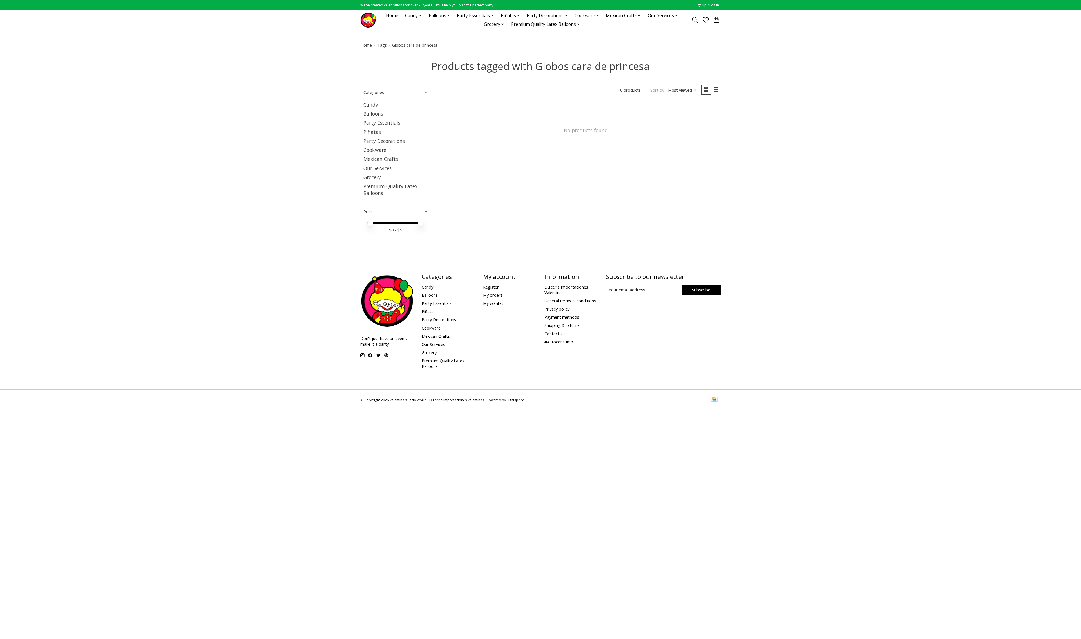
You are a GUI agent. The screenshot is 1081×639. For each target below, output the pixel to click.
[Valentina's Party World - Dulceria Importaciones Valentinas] (368, 20)
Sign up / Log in (707, 5)
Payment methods (561, 317)
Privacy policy (556, 309)
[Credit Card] (714, 400)
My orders (492, 295)
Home (392, 16)
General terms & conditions (570, 300)
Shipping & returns (562, 325)
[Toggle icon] (695, 20)
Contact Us (555, 333)
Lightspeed (515, 400)
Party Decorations (384, 141)
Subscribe (701, 289)
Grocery (372, 177)
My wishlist (493, 303)
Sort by (657, 90)
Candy (370, 104)
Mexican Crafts (380, 159)
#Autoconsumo (558, 342)
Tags (382, 45)
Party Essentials (381, 122)
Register (491, 287)
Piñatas (372, 132)
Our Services (377, 168)
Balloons (373, 113)
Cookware (374, 150)
